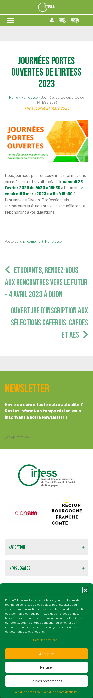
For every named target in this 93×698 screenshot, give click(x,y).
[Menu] (10, 20)
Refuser (46, 667)
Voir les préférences (46, 681)
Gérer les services (45, 639)
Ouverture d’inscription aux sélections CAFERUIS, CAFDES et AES (49, 323)
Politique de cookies (26, 691)
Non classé (29, 97)
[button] (85, 589)
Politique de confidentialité (59, 691)
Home (13, 97)
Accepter (46, 653)
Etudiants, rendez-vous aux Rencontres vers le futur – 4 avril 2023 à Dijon (46, 282)
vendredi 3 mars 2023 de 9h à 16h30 (39, 193)
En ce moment (33, 241)
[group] (25, 513)
